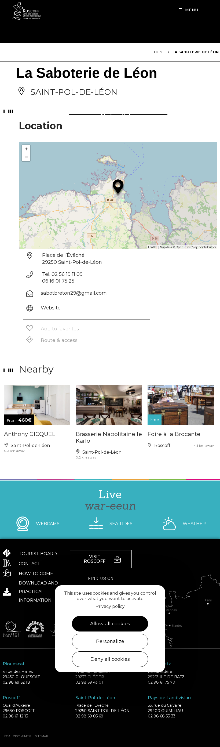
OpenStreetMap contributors (196, 247)
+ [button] (26, 149)
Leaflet (152, 247)
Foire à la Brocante (174, 434)
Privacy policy (110, 606)
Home (159, 52)
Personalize (110, 641)
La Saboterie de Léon (196, 52)
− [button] (26, 157)
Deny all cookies (110, 659)
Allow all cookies (110, 624)
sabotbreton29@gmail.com (74, 293)
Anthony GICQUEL (29, 434)
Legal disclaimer (17, 736)
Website (51, 308)
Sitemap (41, 736)
